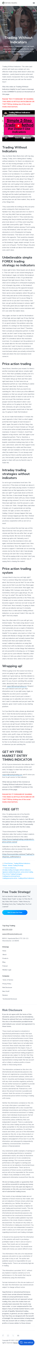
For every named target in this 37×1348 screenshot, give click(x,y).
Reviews (5, 995)
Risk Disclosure (7, 987)
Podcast (5, 966)
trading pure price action (9, 878)
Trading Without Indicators (22, 863)
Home (4, 951)
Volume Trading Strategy (15, 865)
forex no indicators (10, 868)
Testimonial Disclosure (9, 999)
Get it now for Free (14, 912)
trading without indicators (26, 878)
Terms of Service (7, 980)
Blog (3, 962)
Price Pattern (8, 863)
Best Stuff (5, 991)
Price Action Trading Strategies (12, 874)
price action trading (27, 872)
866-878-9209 (7, 930)
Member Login (6, 970)
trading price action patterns (11, 876)
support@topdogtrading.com (17, 686)
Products (5, 958)
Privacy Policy (6, 984)
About (4, 954)
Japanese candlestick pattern (11, 872)
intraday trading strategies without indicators (16, 870)
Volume (4, 865)
